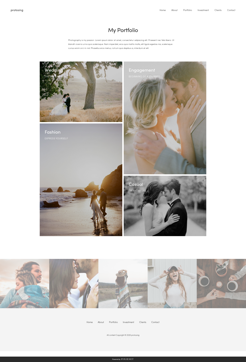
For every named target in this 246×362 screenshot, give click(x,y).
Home (163, 10)
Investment (203, 10)
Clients (218, 10)
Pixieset (127, 359)
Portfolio (187, 10)
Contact (231, 10)
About (174, 10)
